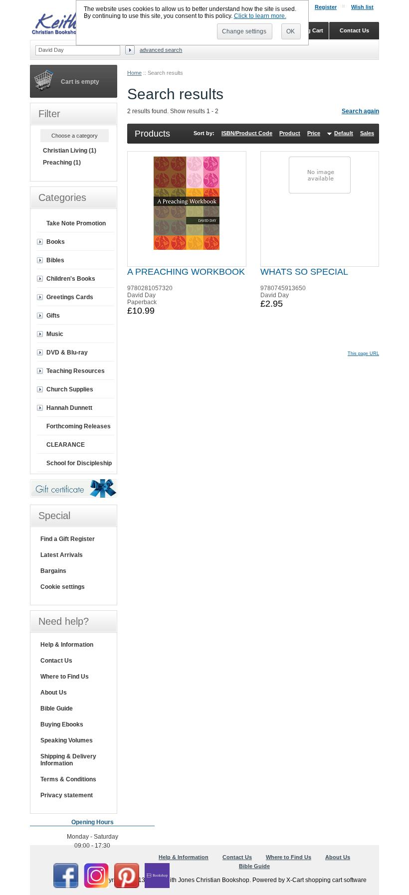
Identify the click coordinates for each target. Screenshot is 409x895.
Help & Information (66, 644)
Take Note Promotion (76, 223)
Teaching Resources (75, 370)
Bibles (55, 260)
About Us (53, 692)
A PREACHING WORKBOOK (186, 272)
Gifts (53, 315)
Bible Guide (56, 708)
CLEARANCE (65, 444)
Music (54, 334)
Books (55, 241)
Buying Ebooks (61, 724)
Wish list (362, 7)
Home (134, 73)
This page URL (363, 353)
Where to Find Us (64, 676)
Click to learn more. (260, 15)
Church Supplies (69, 389)
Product (289, 133)
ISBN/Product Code (246, 133)
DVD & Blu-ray (67, 352)
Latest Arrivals (61, 554)
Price (313, 133)
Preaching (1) (62, 162)
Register (326, 7)
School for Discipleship (79, 463)
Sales (367, 133)
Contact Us (56, 660)
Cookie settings (62, 586)
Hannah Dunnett (69, 407)
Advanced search (161, 50)
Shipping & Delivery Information (68, 760)
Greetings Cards (69, 297)
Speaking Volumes (66, 740)
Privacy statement (66, 795)
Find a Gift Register (67, 539)
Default (343, 133)
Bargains (53, 570)
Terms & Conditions (68, 779)
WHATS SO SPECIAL (304, 272)
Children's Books (70, 278)
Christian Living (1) (69, 150)
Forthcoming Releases (78, 426)
